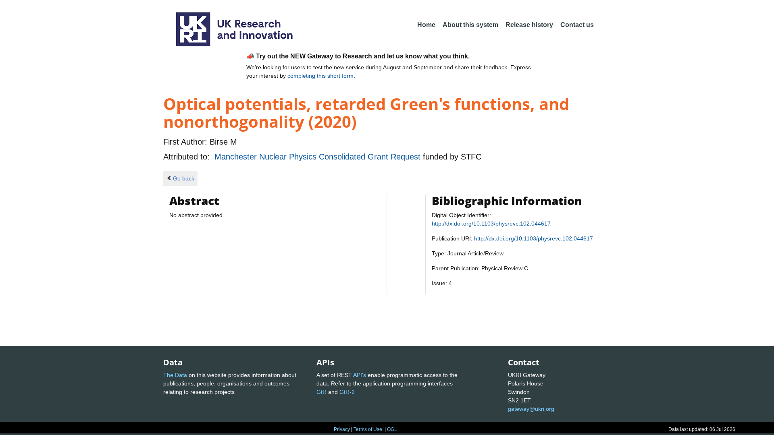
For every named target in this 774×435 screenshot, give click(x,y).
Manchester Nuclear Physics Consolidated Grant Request (318, 156)
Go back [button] (183, 178)
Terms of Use (368, 429)
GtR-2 (347, 392)
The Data (175, 375)
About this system (470, 24)
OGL (392, 429)
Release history (529, 24)
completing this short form (320, 75)
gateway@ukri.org (531, 409)
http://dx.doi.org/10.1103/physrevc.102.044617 (491, 223)
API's (359, 375)
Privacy (342, 429)
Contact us (577, 24)
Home (426, 24)
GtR (321, 392)
